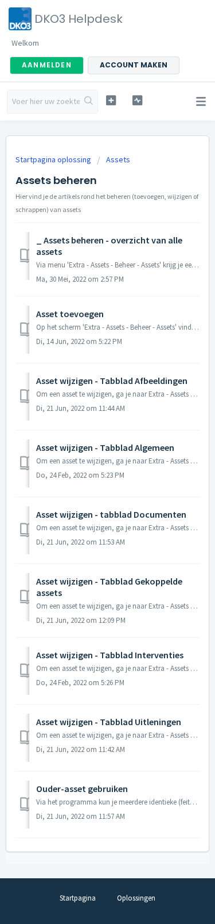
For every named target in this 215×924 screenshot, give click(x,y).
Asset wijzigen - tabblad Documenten (111, 514)
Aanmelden (47, 65)
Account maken (133, 65)
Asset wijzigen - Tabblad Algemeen (105, 447)
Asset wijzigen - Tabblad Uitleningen (108, 721)
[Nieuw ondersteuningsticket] (111, 100)
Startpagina (78, 898)
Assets (118, 159)
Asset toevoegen (70, 313)
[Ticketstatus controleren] (137, 100)
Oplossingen (136, 898)
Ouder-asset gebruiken (82, 788)
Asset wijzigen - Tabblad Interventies (109, 655)
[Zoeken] (88, 101)
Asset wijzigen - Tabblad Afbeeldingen (111, 380)
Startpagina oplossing (54, 159)
